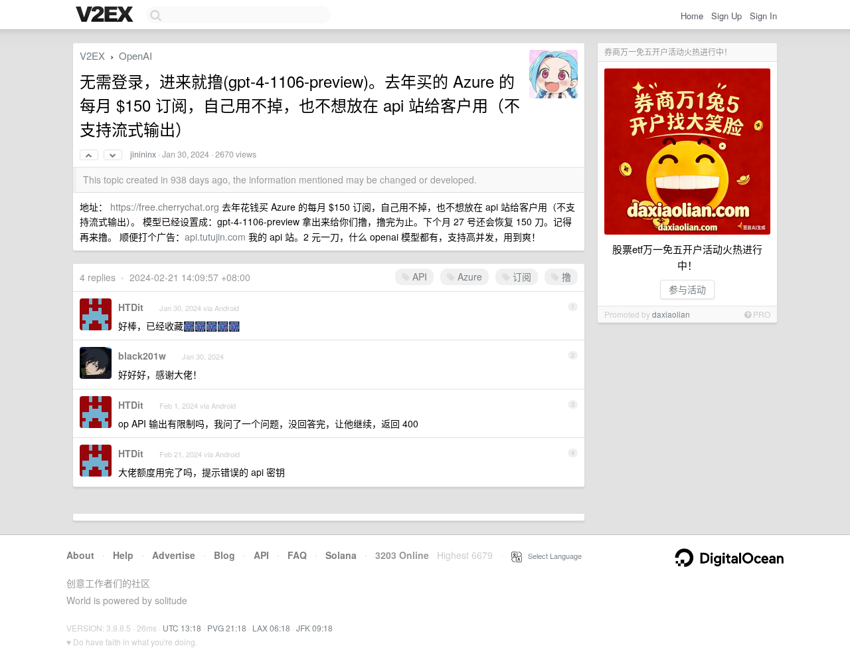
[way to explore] (106, 15)
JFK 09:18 (314, 627)
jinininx (143, 154)
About (80, 555)
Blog (224, 555)
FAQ (297, 555)
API (418, 276)
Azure (468, 276)
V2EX (92, 55)
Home (692, 15)
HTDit (130, 307)
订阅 (520, 276)
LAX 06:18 (271, 627)
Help (123, 555)
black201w (142, 355)
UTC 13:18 (182, 627)
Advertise (173, 555)
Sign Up (726, 15)
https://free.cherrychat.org (164, 206)
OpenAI (135, 55)
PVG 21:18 (226, 627)
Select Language (552, 555)
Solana (341, 555)
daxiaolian (671, 314)
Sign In (763, 15)
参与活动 (687, 289)
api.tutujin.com (215, 236)
